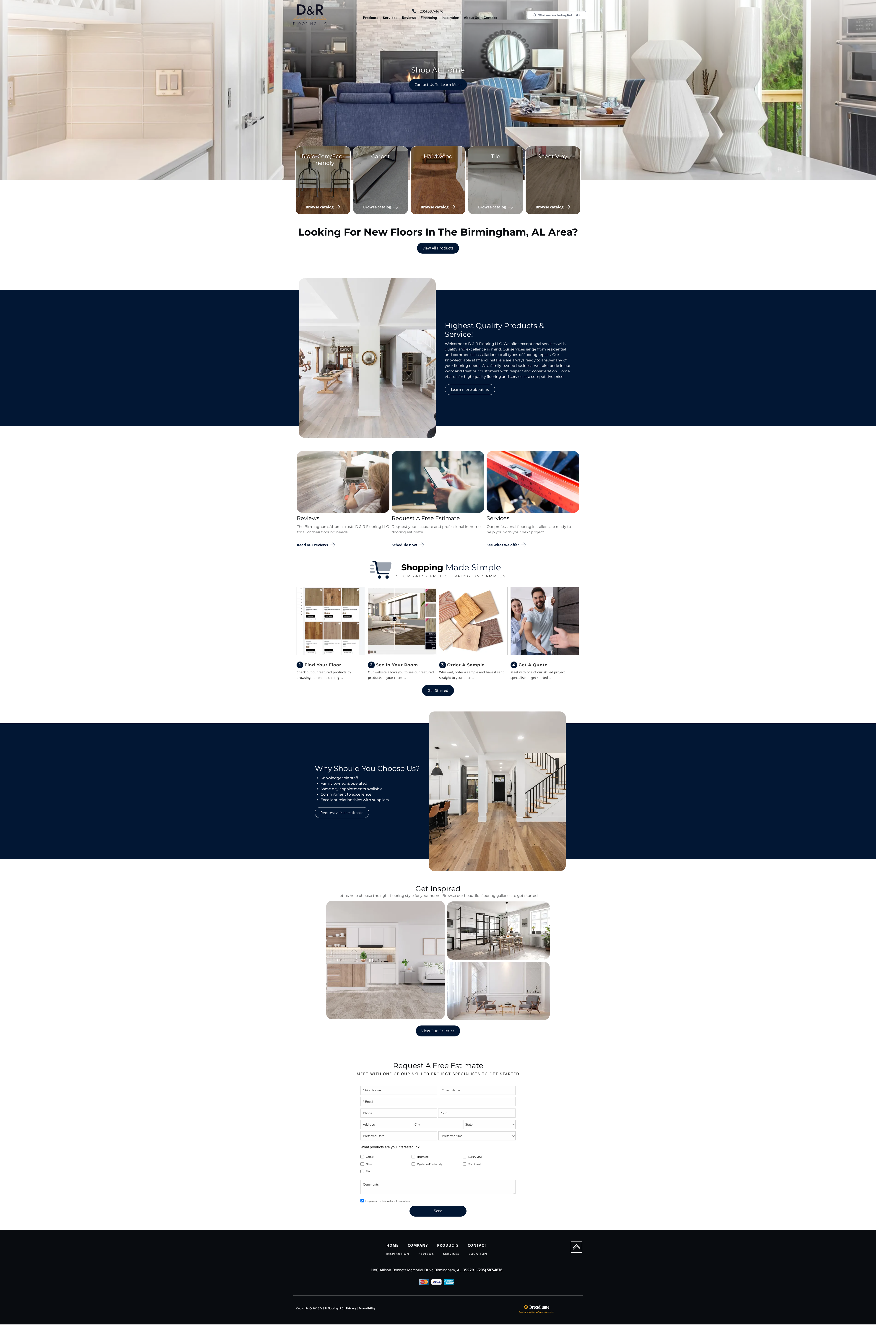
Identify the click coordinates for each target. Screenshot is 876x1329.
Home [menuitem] (392, 1245)
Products (370, 18)
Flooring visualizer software (531, 1312)
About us (471, 18)
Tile (368, 1171)
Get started (438, 690)
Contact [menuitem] (477, 1245)
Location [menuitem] (478, 1253)
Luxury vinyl (475, 1156)
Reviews (409, 18)
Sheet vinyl (474, 1164)
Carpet (369, 1156)
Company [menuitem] (418, 1245)
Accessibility (366, 1308)
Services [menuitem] (451, 1253)
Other (369, 1164)
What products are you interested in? (390, 1147)
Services (390, 18)
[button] (371, 18)
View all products (438, 248)
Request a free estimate (342, 812)
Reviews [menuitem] (426, 1253)
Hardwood (422, 1156)
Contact (490, 18)
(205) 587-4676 (431, 11)
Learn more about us (470, 389)
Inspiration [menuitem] (397, 1253)
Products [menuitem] (448, 1245)
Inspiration (450, 18)
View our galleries (437, 1030)
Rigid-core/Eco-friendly (429, 1164)
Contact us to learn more (438, 84)
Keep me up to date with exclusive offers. (387, 1201)
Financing (429, 18)
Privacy (351, 1308)
